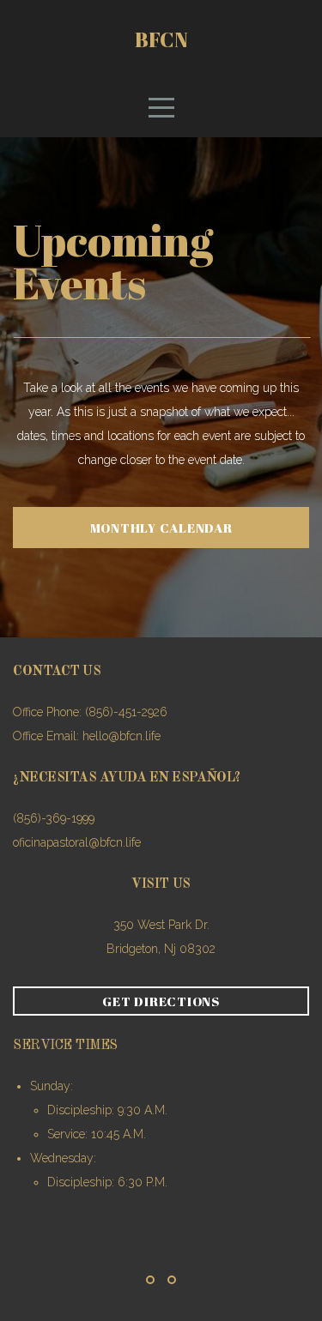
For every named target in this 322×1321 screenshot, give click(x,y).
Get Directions (161, 1001)
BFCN (161, 39)
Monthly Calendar (161, 527)
